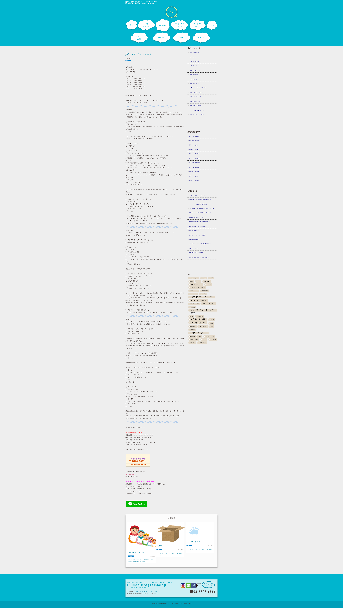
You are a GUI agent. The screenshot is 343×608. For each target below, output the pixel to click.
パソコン (204, 339)
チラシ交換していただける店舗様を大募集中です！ (200, 243)
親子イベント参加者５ (194, 136)
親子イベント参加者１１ (194, 158)
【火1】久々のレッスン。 (195, 57)
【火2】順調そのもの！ (194, 52)
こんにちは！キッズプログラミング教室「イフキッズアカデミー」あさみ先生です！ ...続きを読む (169, 554)
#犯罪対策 (192, 329)
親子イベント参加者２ (194, 149)
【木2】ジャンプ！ (193, 65)
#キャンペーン (196, 284)
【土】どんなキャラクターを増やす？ (197, 87)
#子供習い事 (198, 322)
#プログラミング (202, 297)
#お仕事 (198, 281)
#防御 (200, 336)
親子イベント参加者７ (194, 176)
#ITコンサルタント (194, 278)
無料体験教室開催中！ (194, 239)
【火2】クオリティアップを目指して (197, 114)
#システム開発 (205, 290)
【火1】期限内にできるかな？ (196, 101)
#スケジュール (193, 294)
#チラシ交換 (203, 294)
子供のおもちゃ (202, 342)
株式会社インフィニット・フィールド (146, 591)
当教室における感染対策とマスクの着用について (200, 199)
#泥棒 (212, 326)
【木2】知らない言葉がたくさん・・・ (198, 110)
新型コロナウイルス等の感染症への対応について (200, 212)
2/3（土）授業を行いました (195, 248)
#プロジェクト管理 (194, 303)
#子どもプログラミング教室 (202, 310)
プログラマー (213, 339)
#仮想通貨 (192, 307)
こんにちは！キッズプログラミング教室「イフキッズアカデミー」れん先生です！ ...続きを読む (141, 560)
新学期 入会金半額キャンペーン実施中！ (198, 235)
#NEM (191, 281)
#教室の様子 (193, 326)
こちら (148, 449)
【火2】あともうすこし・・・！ (196, 70)
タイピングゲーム (194, 339)
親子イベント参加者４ (194, 140)
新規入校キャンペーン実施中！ (196, 252)
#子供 (191, 316)
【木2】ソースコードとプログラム (197, 195)
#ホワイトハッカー (208, 303)
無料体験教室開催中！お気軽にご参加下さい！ (199, 221)
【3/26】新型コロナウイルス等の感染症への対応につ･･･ (201, 208)
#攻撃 (211, 323)
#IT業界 (211, 278)
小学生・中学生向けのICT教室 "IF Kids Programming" (170, 603)
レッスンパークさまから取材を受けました (198, 204)
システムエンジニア (209, 336)
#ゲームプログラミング (198, 287)
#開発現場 (192, 336)
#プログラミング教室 (198, 300)
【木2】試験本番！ (193, 79)
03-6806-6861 (135, 3)
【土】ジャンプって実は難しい (196, 105)
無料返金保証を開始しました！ (196, 217)
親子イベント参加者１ (194, 153)
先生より (128, 60)
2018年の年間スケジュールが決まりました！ (199, 257)
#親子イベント (199, 333)
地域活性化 (192, 342)
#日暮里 (203, 326)
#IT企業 (204, 278)
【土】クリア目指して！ (194, 61)
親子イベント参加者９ (194, 167)
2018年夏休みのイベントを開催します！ (198, 226)
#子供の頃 (212, 319)
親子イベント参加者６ (194, 180)
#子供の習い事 (198, 319)
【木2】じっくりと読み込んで (196, 92)
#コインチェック (194, 290)
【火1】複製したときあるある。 (196, 83)
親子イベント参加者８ (194, 171)
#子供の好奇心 (200, 316)
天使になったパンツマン (194, 230)
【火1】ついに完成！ (194, 74)
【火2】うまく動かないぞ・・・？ (197, 96)
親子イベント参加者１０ (194, 162)
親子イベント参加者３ (194, 145)
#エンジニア (207, 281)
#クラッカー (208, 284)
